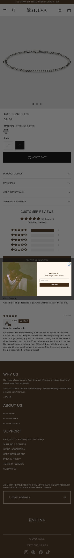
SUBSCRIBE (54, 284)
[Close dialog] (69, 264)
